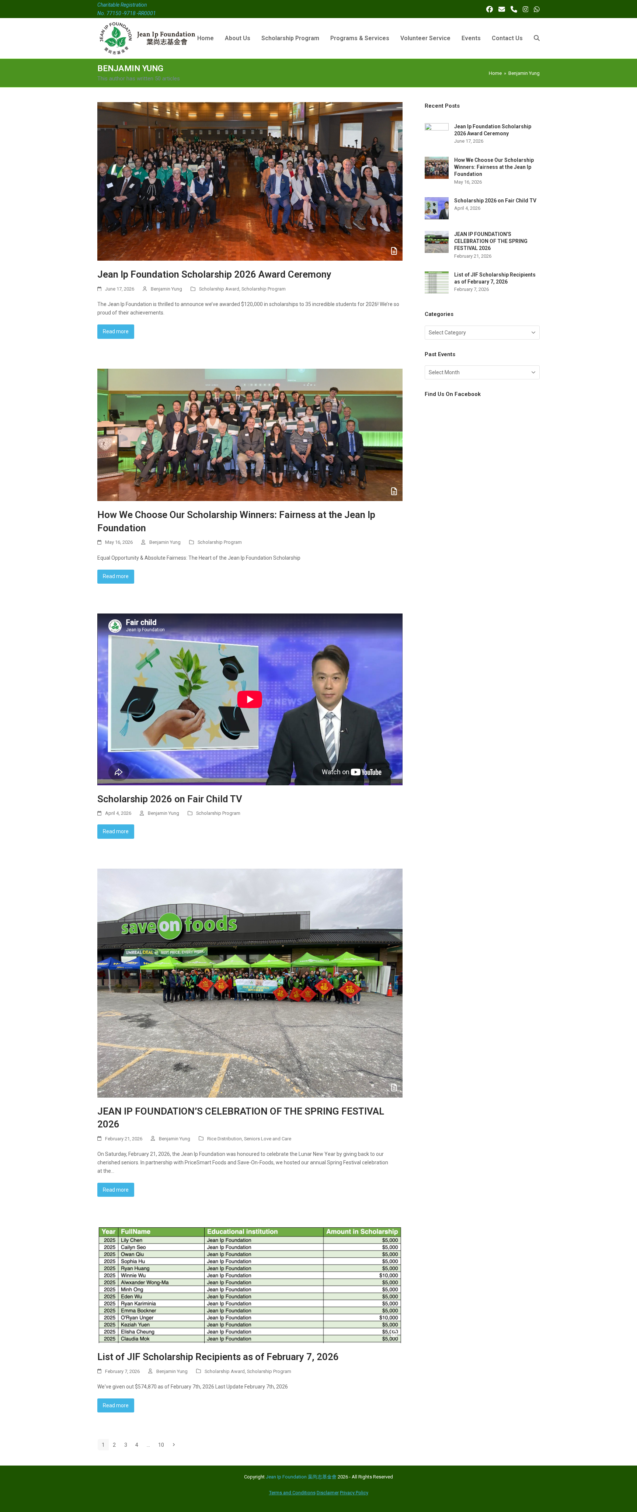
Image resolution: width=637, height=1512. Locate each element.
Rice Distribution (224, 1138)
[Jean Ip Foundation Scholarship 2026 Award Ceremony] (250, 181)
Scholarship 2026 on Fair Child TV (169, 798)
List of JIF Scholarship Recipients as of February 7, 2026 (218, 1356)
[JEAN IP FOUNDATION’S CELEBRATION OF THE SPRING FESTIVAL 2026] (250, 983)
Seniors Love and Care (267, 1138)
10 (163, 1445)
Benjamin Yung (166, 289)
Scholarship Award (219, 289)
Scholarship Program (263, 289)
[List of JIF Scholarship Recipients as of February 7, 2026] (250, 1284)
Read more (116, 331)
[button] (536, 38)
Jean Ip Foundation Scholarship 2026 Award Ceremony (214, 274)
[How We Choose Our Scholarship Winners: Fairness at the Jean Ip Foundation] (250, 434)
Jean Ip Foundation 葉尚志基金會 (301, 1477)
